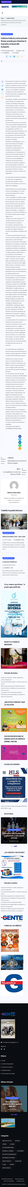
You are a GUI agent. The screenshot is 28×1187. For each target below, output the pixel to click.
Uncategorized (6, 1168)
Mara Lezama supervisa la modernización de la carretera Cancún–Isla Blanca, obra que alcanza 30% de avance (13, 688)
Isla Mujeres (20, 1151)
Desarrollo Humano (7, 1067)
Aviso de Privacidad (9, 1181)
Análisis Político (10, 18)
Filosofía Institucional (7, 1179)
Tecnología (18, 1161)
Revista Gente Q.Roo (9, 565)
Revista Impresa (19, 1179)
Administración (20, 1181)
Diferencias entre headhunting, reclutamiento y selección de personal (13, 695)
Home (2, 18)
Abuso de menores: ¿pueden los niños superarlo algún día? (12, 1104)
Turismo (11, 1164)
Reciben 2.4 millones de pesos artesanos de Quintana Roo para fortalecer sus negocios (12, 910)
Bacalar (17, 1140)
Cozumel (12, 1144)
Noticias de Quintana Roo (9, 1154)
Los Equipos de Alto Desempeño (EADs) (11, 692)
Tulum (4, 1164)
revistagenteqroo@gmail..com (10, 1042)
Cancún (4, 1144)
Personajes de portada (8, 1073)
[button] (11, 846)
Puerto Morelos (6, 1161)
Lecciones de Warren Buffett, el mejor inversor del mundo (14, 683)
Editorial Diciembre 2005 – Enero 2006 (13, 536)
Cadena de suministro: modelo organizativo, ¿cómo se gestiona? (12, 679)
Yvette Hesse (7, 539)
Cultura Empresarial (7, 1064)
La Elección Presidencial (9, 562)
